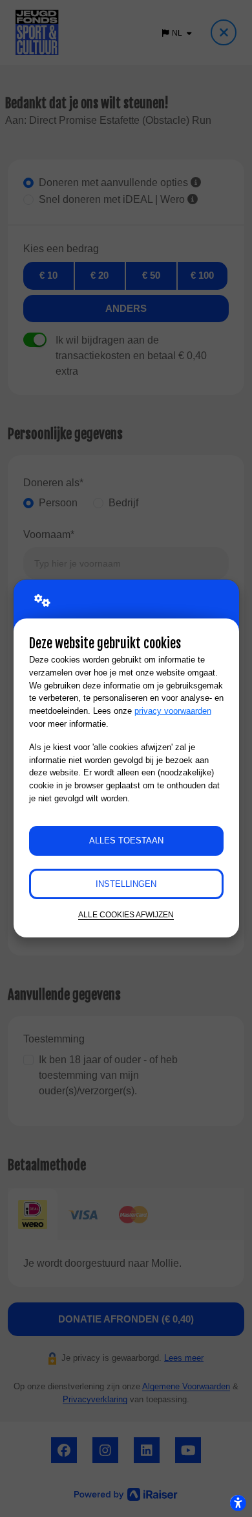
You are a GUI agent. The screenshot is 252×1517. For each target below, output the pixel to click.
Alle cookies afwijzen (126, 914)
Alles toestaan (126, 840)
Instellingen (126, 884)
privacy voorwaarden (172, 711)
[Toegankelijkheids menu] (238, 1503)
